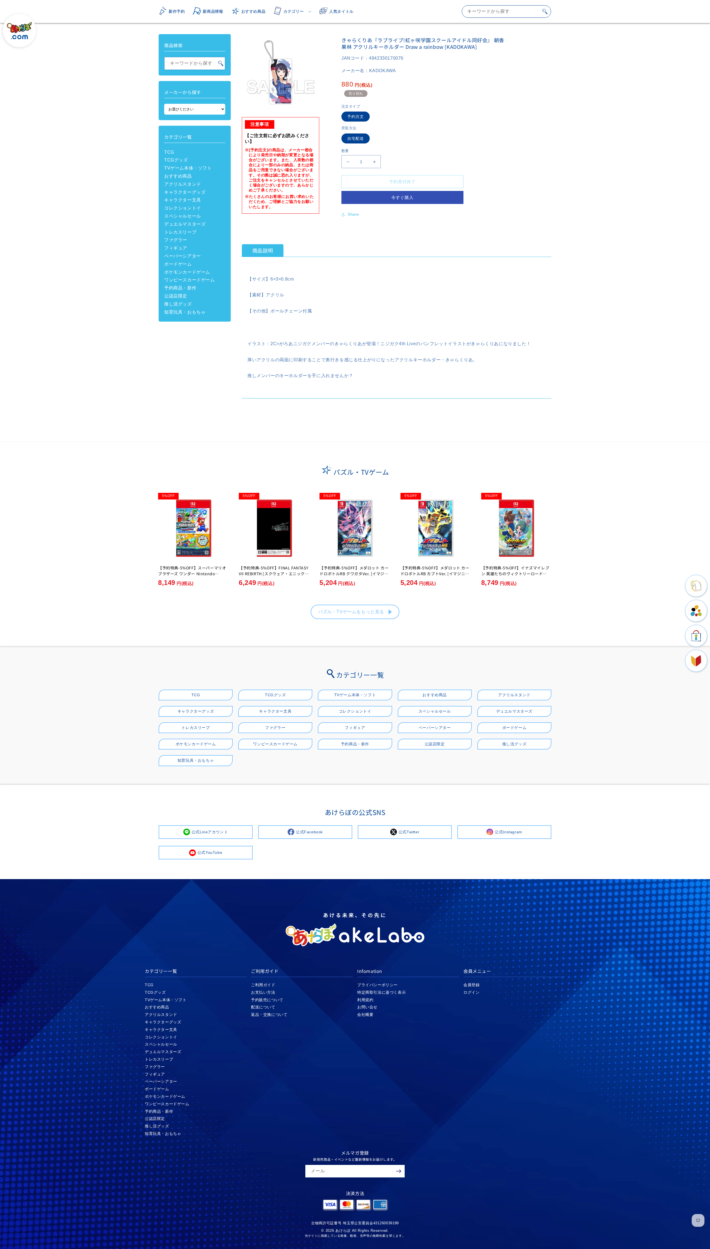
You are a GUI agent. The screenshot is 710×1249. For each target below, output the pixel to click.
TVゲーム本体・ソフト (188, 168)
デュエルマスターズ (185, 224)
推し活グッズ (178, 304)
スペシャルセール (182, 216)
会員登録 (471, 985)
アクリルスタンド (182, 184)
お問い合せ (367, 1007)
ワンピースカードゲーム (189, 279)
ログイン (471, 992)
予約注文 (355, 116)
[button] (290, 11)
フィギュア (175, 248)
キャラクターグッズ (185, 192)
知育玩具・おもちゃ (185, 312)
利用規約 (365, 1000)
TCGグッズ (176, 160)
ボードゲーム (178, 264)
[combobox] (506, 11)
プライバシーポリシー (377, 985)
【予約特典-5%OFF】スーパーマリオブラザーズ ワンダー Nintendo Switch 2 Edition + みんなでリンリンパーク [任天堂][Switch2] (192, 576)
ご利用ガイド (263, 985)
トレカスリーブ (180, 232)
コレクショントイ (182, 208)
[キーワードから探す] (545, 11)
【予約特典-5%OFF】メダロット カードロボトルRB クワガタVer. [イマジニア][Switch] (354, 573)
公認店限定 (175, 296)
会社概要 (365, 1014)
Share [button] (353, 214)
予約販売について (267, 1000)
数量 (345, 151)
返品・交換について (269, 1014)
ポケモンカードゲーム (187, 272)
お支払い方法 (263, 992)
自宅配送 (355, 138)
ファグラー (175, 240)
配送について (263, 1007)
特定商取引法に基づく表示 (381, 992)
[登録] (398, 1171)
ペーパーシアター (182, 256)
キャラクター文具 (182, 200)
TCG (169, 152)
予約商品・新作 (180, 288)
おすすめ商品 (178, 176)
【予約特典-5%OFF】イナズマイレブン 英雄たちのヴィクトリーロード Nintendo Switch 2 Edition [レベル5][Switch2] (516, 576)
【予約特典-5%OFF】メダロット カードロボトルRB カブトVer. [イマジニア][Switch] (435, 573)
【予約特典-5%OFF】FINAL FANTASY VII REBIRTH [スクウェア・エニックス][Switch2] (273, 573)
